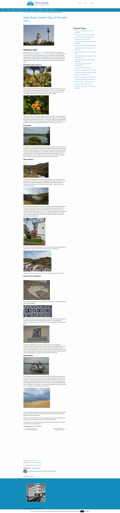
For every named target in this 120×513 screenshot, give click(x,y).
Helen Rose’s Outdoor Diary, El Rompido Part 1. (85, 79)
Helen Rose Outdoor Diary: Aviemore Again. (84, 37)
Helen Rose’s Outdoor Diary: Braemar (83, 67)
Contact (85, 3)
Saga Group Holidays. (44, 54)
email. (42, 423)
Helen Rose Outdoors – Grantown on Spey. (58, 429)
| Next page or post (37, 465)
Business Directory (22, 10)
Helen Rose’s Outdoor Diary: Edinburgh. (84, 84)
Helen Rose (36, 468)
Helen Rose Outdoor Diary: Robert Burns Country (86, 70)
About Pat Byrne (46, 511)
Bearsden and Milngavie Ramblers (37, 52)
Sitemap (91, 3)
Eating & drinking (50, 10)
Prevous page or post (28, 465)
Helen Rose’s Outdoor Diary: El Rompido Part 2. (85, 77)
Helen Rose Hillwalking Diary (33, 12)
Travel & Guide (10, 10)
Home (3, 10)
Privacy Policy (54, 511)
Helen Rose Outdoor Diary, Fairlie (82, 39)
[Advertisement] (44, 445)
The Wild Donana (54, 90)
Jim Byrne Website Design (68, 511)
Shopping (40, 10)
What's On (33, 10)
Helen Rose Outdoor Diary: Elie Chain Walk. (84, 34)
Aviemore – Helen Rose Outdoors (82, 74)
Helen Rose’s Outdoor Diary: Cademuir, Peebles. (85, 72)
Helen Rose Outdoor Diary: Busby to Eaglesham (85, 45)
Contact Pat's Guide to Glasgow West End (32, 511)
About (79, 3)
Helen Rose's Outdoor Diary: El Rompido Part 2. (32, 429)
